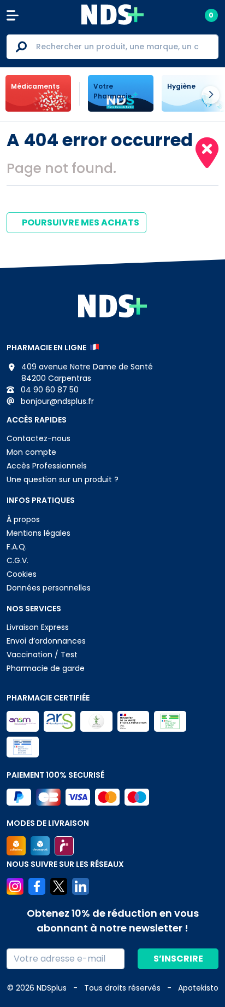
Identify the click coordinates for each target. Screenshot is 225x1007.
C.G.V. (17, 560)
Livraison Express (38, 627)
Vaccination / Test (42, 654)
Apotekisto (198, 987)
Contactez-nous (38, 438)
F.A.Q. (17, 546)
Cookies (22, 574)
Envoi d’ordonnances (46, 640)
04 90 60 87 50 (49, 389)
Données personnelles (49, 587)
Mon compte (31, 452)
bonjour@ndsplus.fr (56, 401)
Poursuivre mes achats (79, 222)
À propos (23, 519)
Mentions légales (38, 533)
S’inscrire (178, 958)
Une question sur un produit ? (63, 479)
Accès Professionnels (47, 465)
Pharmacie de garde (46, 668)
